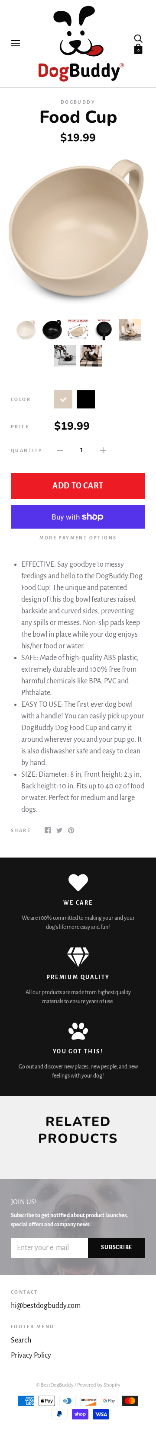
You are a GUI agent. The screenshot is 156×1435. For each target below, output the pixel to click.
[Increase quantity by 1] (103, 450)
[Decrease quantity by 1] (59, 450)
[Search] (138, 38)
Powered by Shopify (98, 1385)
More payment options (78, 537)
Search (21, 1340)
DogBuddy (78, 102)
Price (20, 426)
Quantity (26, 450)
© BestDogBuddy (55, 1385)
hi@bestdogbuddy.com (46, 1306)
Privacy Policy (31, 1355)
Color (21, 399)
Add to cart (78, 486)
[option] (78, 231)
